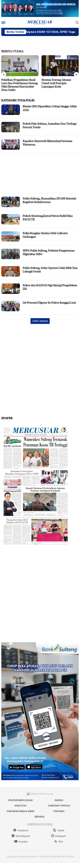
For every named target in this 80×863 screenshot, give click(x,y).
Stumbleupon (23, 836)
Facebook (22, 830)
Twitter (60, 830)
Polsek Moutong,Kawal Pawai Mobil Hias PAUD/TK (48, 217)
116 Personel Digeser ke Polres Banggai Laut (49, 302)
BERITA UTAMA (12, 51)
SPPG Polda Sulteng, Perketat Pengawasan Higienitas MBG (49, 252)
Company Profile (59, 805)
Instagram (60, 836)
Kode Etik (20, 805)
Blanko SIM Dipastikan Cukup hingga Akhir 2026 (50, 108)
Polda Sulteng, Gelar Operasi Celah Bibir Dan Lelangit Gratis (50, 269)
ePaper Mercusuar (20, 800)
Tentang (59, 811)
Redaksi (39, 816)
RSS (60, 841)
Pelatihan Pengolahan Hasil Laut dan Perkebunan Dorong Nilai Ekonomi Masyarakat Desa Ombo (19, 84)
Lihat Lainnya (40, 320)
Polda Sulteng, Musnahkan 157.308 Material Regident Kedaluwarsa (49, 200)
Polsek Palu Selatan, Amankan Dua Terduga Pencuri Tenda (50, 125)
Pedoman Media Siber (20, 811)
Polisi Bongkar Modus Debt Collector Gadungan (45, 235)
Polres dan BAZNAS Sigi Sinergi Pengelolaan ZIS (50, 287)
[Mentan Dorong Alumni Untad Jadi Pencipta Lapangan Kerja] (60, 65)
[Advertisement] (40, 173)
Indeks (59, 800)
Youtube (22, 841)
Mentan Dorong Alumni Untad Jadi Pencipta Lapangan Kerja (56, 83)
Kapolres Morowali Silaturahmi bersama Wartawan (47, 142)
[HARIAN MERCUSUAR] (40, 22)
